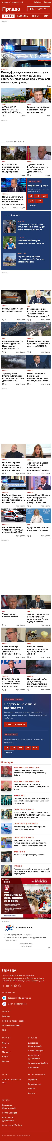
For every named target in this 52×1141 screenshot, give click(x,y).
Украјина (32, 1079)
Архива (5, 1061)
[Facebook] (3, 986)
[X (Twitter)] (11, 986)
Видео (5, 1057)
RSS (4, 1030)
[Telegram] (15, 986)
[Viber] (19, 986)
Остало (31, 1093)
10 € (37, 196)
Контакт (47, 2)
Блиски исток (34, 1084)
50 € (31, 201)
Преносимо (33, 1068)
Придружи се (41, 9)
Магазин (6, 1052)
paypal (33, 206)
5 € (31, 196)
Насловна (22, 16)
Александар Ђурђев (38, 1063)
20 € (44, 196)
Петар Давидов (35, 1051)
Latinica (37, 2)
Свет (46, 16)
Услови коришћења (11, 1025)
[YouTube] (7, 986)
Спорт (5, 1074)
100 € (39, 201)
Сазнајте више (14, 725)
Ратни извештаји (36, 1074)
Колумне (32, 1038)
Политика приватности (13, 1021)
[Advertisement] (26, 30)
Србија (35, 16)
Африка (31, 1089)
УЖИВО (9, 16)
